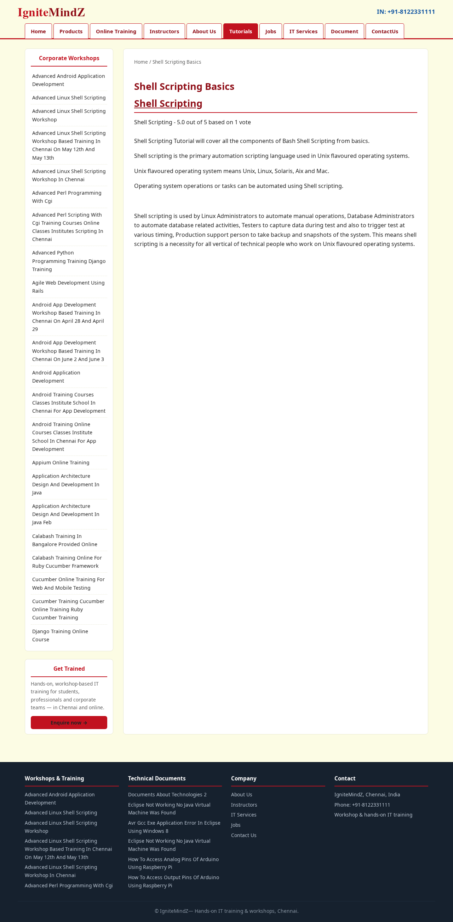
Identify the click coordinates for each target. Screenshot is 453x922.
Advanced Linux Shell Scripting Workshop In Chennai (69, 175)
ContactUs (385, 31)
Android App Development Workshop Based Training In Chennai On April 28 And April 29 (68, 317)
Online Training (116, 31)
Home (38, 31)
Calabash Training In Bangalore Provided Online (64, 540)
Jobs (270, 31)
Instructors (164, 31)
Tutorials (240, 31)
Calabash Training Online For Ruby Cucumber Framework (67, 561)
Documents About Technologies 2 (167, 794)
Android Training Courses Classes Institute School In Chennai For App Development (68, 402)
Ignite (51, 12)
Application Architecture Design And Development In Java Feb (65, 514)
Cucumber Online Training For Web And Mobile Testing (68, 583)
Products (70, 31)
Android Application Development (56, 376)
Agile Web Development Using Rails (68, 286)
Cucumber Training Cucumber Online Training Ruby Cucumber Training (68, 609)
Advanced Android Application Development (68, 80)
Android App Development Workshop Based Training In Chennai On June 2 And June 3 (68, 350)
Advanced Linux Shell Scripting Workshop (69, 115)
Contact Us (244, 835)
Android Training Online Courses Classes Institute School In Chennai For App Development (64, 436)
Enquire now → (69, 722)
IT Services (303, 31)
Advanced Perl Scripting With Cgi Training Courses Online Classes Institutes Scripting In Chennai (67, 227)
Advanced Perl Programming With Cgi (67, 196)
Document (344, 31)
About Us (204, 31)
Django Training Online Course (60, 635)
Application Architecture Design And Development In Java (65, 484)
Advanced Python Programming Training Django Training (69, 260)
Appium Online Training (61, 462)
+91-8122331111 (411, 11)
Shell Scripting (168, 103)
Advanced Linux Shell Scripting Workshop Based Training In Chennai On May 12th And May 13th (69, 145)
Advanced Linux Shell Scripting (69, 97)
